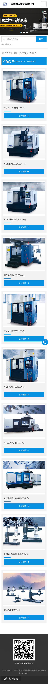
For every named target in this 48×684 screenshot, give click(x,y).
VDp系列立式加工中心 (14, 164)
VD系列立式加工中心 (14, 108)
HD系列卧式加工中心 (14, 275)
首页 (16, 53)
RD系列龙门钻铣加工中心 (16, 498)
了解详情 (22, 116)
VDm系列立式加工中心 (15, 219)
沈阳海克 (32, 53)
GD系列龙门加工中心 (14, 443)
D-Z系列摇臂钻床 (12, 610)
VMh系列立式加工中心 (15, 387)
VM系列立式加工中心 (14, 331)
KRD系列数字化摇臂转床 (16, 554)
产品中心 (23, 53)
